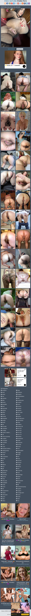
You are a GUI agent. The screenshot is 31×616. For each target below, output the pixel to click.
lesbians (19, 392)
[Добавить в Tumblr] (25, 3)
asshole (4, 398)
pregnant (19, 442)
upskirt (19, 488)
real (18, 448)
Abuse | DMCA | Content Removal (9, 611)
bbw (3, 400)
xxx (18, 500)
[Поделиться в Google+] (12, 3)
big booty (4, 408)
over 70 (19, 434)
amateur (4, 390)
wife (18, 498)
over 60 (19, 432)
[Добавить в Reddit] (20, 3)
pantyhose (20, 438)
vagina (19, 490)
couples (4, 438)
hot (3, 488)
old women (20, 420)
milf (18, 398)
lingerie (19, 394)
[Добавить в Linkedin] (14, 3)
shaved (19, 460)
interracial (4, 494)
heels (3, 484)
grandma (4, 474)
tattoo (18, 476)
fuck (3, 466)
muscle (19, 406)
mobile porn (20, 400)
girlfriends (4, 470)
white (18, 496)
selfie (18, 454)
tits (18, 484)
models (19, 402)
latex (3, 498)
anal (3, 392)
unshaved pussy (21, 486)
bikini (3, 412)
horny (3, 486)
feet (3, 462)
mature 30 (20, 426)
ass (3, 396)
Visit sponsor (20, 49)
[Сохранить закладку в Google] (9, 3)
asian (3, 394)
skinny (19, 466)
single (19, 464)
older (18, 422)
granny (4, 476)
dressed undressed (7, 448)
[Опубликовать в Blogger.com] (5, 3)
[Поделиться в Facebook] (7, 3)
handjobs (4, 482)
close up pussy (6, 436)
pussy (19, 446)
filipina (4, 464)
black (3, 414)
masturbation (20, 396)
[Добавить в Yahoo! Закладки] (29, 3)
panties (19, 436)
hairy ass (4, 480)
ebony (3, 452)
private (19, 444)
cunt (3, 444)
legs (18, 390)
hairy (3, 478)
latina (3, 500)
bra (3, 424)
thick (18, 478)
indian (3, 492)
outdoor (19, 424)
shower (19, 462)
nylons (19, 416)
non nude (19, 412)
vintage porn (20, 492)
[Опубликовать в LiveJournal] (16, 3)
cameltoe (4, 428)
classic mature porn (7, 432)
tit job (18, 482)
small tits (19, 470)
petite (18, 440)
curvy (3, 446)
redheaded (20, 450)
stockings (19, 474)
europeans (5, 456)
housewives (5, 490)
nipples (19, 410)
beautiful (4, 404)
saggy (19, 452)
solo (18, 472)
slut (18, 468)
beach (3, 402)
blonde (4, 416)
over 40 (19, 428)
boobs (3, 420)
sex (18, 456)
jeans (3, 496)
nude (18, 414)
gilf (3, 468)
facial (3, 458)
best (3, 406)
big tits (4, 410)
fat (3, 460)
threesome (20, 480)
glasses (4, 472)
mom (18, 404)
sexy (18, 458)
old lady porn (20, 418)
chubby (4, 430)
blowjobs (4, 418)
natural (19, 408)
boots (3, 422)
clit (3, 434)
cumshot (4, 442)
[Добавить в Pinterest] (18, 3)
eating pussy (5, 450)
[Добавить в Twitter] (27, 3)
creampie (4, 440)
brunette (4, 426)
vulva (18, 494)
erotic (3, 454)
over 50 (19, 430)
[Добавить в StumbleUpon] (22, 3)
